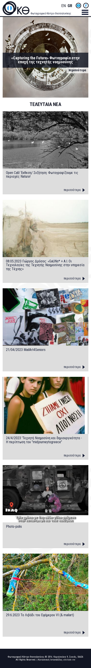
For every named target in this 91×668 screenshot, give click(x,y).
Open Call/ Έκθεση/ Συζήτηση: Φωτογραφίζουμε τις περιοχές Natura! (42, 175)
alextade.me (69, 659)
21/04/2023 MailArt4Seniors (26, 350)
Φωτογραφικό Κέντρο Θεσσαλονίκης (50, 13)
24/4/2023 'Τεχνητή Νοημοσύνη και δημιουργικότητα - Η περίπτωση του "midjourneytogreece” (44, 440)
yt (78, 5)
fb (86, 5)
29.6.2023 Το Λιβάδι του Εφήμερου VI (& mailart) (40, 615)
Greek (70, 6)
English (63, 6)
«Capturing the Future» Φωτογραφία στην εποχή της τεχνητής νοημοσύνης (45, 60)
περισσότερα (77, 70)
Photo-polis (14, 527)
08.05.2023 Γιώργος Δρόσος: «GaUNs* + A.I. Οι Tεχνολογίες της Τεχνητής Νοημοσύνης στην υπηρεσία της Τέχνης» (45, 265)
